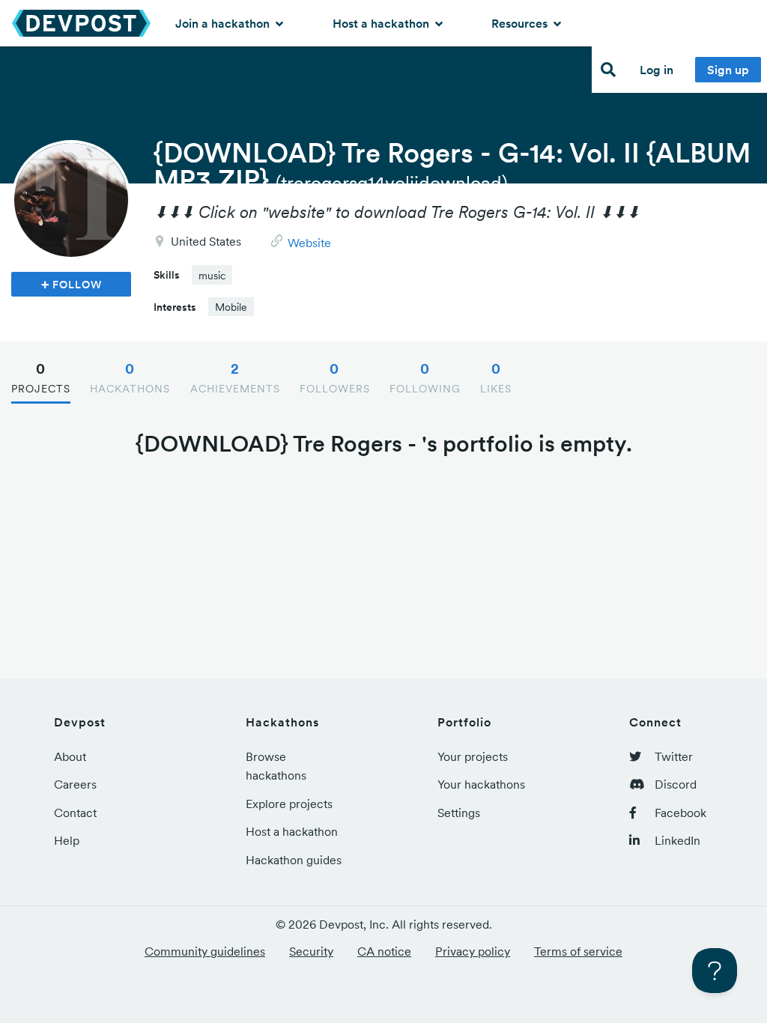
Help (66, 840)
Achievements (235, 377)
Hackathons (130, 377)
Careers (75, 784)
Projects (40, 377)
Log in (656, 69)
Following (425, 377)
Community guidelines (205, 951)
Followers (335, 377)
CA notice (384, 951)
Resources (521, 23)
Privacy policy (472, 951)
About (70, 756)
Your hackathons (481, 784)
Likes (496, 377)
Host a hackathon (382, 23)
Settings (458, 812)
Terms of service (578, 951)
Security (311, 951)
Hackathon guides (294, 859)
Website (309, 242)
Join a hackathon (224, 23)
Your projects (472, 756)
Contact (75, 812)
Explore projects (289, 803)
